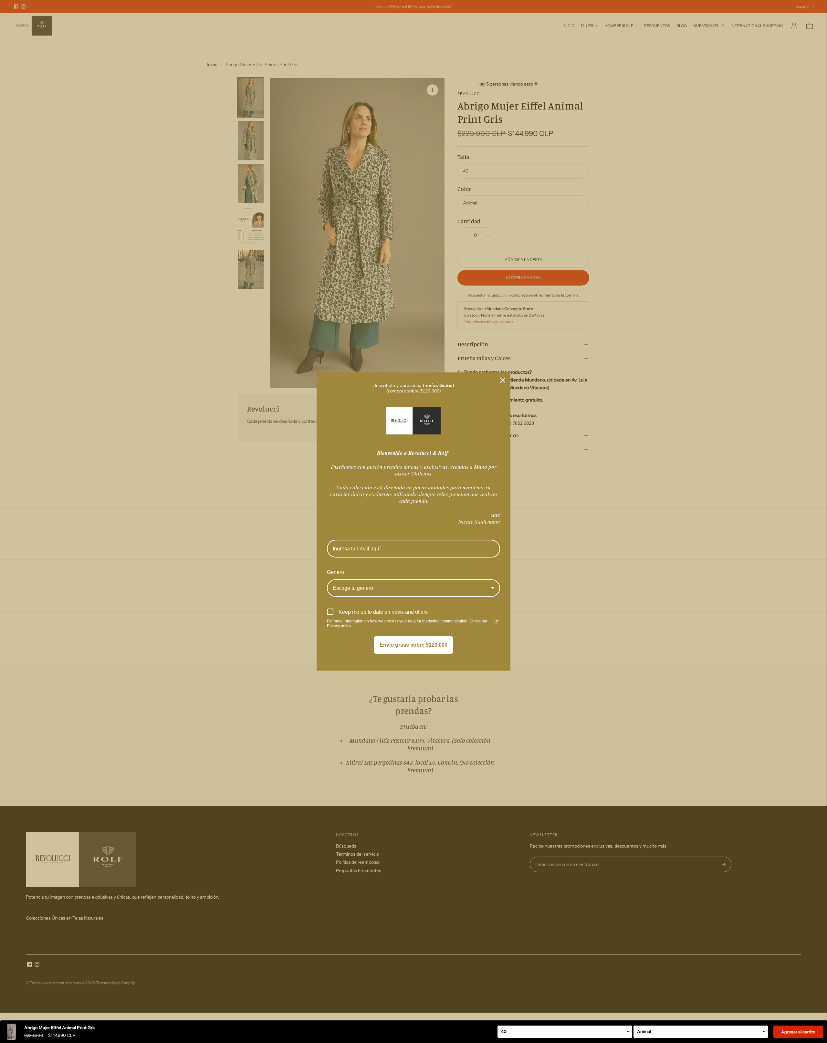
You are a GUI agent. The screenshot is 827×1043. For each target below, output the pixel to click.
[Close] (502, 380)
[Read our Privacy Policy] (496, 622)
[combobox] (413, 588)
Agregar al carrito (798, 1031)
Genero (335, 572)
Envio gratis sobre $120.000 (413, 645)
